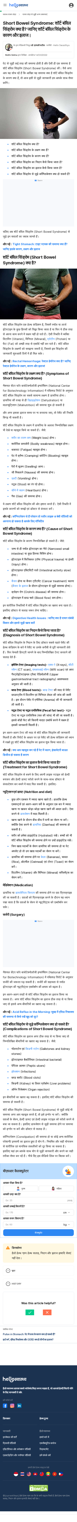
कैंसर (14, 581)
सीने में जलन (18, 490)
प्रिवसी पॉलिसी (9, 1443)
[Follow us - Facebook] (5, 1406)
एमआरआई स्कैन (40, 669)
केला (43, 857)
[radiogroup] (38, 1188)
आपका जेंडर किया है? (13, 1182)
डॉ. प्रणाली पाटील (38, 45)
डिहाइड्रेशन (34, 400)
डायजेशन (25, 814)
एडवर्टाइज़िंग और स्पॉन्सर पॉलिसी (17, 1455)
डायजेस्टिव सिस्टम (25, 892)
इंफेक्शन (15, 1071)
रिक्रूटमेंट (44, 1449)
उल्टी (14, 478)
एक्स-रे (51, 664)
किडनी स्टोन (32, 1049)
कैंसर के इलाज (20, 586)
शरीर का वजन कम (21, 437)
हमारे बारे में (44, 1437)
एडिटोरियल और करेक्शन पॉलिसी (17, 1449)
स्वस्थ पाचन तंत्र (9, 14)
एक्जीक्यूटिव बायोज (48, 1443)
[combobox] (66, 1212)
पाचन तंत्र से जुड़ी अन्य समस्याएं (35, 14)
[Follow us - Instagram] (12, 1406)
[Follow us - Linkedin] (19, 1406)
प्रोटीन (51, 339)
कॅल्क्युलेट (38, 1232)
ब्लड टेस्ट (48, 690)
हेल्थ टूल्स (44, 1418)
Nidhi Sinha (11, 55)
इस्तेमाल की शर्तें (10, 1437)
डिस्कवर (6, 1418)
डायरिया (37, 824)
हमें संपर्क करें (45, 1455)
